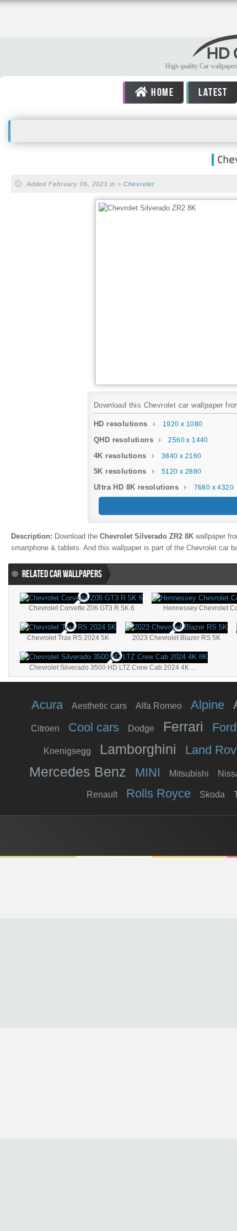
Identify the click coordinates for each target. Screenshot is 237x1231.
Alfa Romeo (159, 706)
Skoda (212, 794)
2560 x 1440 (188, 440)
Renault (102, 794)
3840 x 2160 (181, 456)
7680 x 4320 (214, 487)
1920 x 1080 (182, 424)
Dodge (141, 728)
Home (161, 92)
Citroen (45, 728)
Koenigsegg (67, 751)
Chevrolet (138, 184)
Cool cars (93, 727)
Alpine (207, 705)
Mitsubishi (189, 773)
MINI (147, 772)
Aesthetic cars (99, 706)
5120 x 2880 (181, 471)
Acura (47, 705)
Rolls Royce (158, 793)
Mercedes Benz (77, 771)
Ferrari (183, 726)
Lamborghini (138, 749)
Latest (212, 92)
